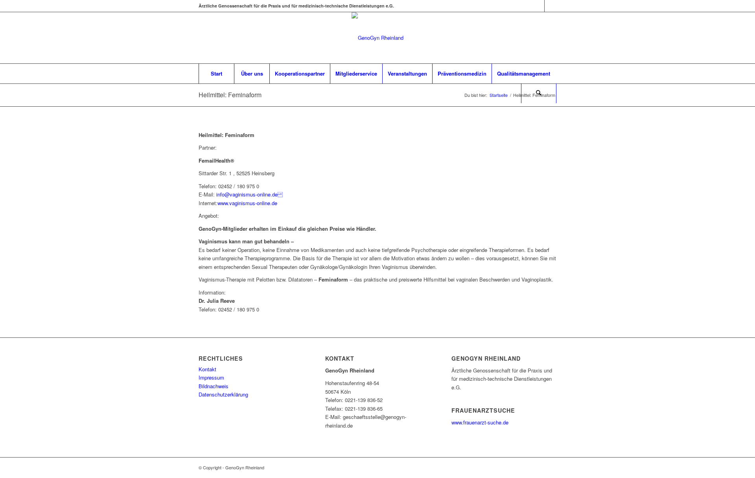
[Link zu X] (538, 6)
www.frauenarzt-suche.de (479, 422)
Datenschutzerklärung (223, 394)
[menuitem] (216, 73)
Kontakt (207, 369)
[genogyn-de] (377, 37)
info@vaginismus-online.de (249, 194)
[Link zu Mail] (550, 6)
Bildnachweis (213, 386)
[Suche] (538, 93)
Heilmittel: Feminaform (230, 94)
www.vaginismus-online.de (247, 203)
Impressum (211, 377)
